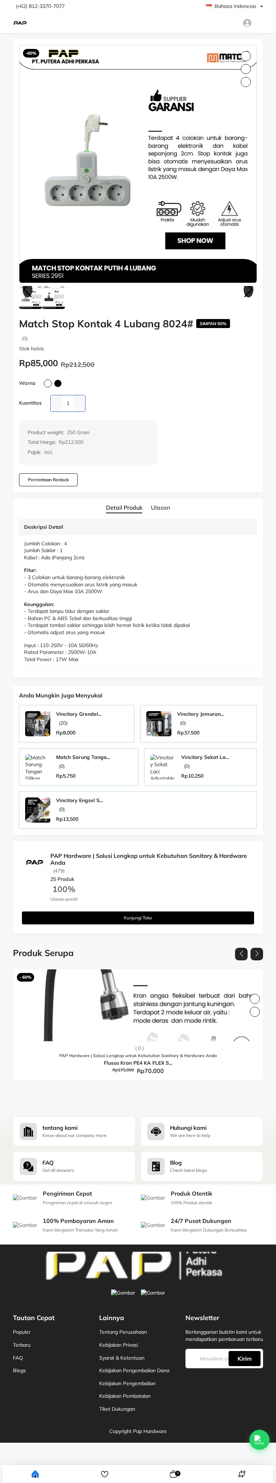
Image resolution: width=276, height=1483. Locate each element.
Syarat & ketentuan (121, 1358)
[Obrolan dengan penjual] (244, 887)
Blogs (19, 1370)
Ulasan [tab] (160, 507)
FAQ (18, 1358)
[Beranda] (35, 1474)
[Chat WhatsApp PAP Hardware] (259, 1440)
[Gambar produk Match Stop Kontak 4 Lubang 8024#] (138, 164)
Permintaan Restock (48, 479)
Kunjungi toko (138, 917)
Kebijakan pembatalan (125, 1396)
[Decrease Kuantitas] (56, 403)
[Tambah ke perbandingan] (255, 1012)
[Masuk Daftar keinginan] (105, 1474)
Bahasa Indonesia (235, 6)
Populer (22, 1332)
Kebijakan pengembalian (127, 1383)
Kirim (245, 1358)
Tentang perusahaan (123, 1332)
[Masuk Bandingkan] (241, 1474)
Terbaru (22, 1345)
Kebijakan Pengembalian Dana (134, 1370)
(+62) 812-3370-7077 (40, 6)
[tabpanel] (138, 595)
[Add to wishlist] (255, 999)
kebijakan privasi (118, 1345)
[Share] (246, 82)
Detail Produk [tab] (124, 507)
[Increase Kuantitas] (79, 403)
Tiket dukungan (117, 1409)
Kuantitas (30, 403)
